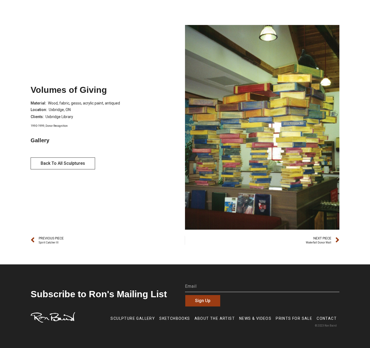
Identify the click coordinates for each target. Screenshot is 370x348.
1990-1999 (37, 125)
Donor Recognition (57, 125)
